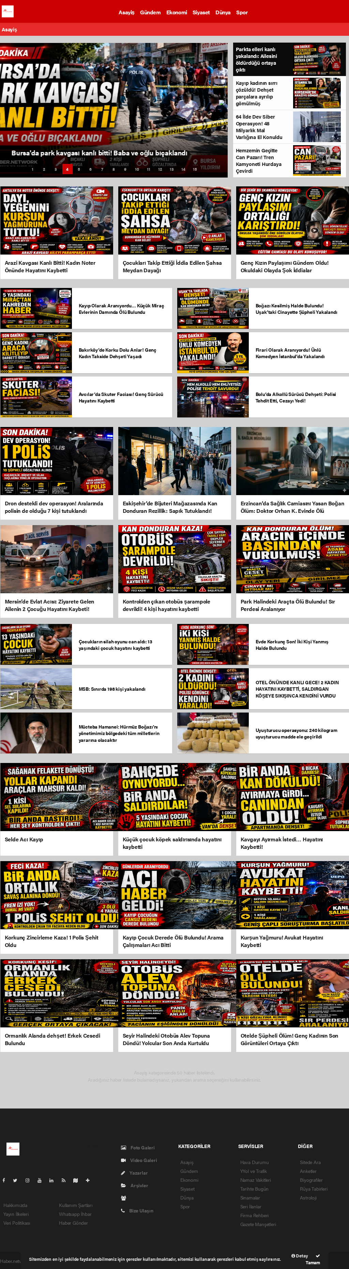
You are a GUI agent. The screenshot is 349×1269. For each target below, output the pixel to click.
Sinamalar (250, 1197)
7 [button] (102, 169)
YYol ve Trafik (253, 1170)
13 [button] (172, 169)
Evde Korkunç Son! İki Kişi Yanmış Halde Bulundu (292, 644)
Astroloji (308, 1197)
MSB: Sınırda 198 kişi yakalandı (112, 688)
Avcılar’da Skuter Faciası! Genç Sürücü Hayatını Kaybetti (121, 397)
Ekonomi (176, 12)
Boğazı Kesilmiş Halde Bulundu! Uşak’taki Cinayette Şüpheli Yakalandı (296, 308)
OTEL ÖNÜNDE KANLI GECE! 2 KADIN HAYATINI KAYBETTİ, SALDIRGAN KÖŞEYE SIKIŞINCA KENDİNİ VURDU (297, 689)
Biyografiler (311, 1179)
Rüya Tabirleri (313, 1188)
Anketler (308, 1170)
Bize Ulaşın (140, 1210)
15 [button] (195, 169)
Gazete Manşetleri (258, 1224)
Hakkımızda (15, 1205)
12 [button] (160, 169)
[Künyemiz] (125, 1197)
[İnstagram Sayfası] (30, 1180)
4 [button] (67, 169)
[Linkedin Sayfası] (54, 1180)
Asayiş (127, 12)
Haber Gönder (73, 1222)
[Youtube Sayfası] (42, 1180)
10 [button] (137, 169)
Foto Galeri (142, 1147)
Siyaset (201, 12)
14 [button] (183, 169)
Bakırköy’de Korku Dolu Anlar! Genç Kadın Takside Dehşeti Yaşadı (117, 353)
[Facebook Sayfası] (6, 1180)
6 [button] (90, 169)
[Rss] (66, 1180)
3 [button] (56, 169)
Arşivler (139, 1185)
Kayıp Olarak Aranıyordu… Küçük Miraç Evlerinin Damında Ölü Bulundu (121, 308)
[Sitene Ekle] (90, 1180)
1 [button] (32, 169)
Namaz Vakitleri (255, 1179)
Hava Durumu (254, 1162)
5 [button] (79, 169)
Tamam (313, 1262)
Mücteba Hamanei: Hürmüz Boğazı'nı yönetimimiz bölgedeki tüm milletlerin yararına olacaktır (119, 733)
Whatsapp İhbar (75, 1213)
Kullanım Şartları (76, 1205)
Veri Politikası (16, 1222)
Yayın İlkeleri (15, 1213)
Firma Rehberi (254, 1215)
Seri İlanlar (250, 1206)
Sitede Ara (310, 1162)
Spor (241, 12)
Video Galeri (143, 1160)
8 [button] (113, 169)
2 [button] (44, 169)
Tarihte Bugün (254, 1188)
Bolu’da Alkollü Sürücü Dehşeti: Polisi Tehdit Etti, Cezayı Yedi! (296, 397)
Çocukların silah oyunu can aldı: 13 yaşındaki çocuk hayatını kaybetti (115, 644)
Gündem (150, 12)
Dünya (223, 12)
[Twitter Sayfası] (18, 1180)
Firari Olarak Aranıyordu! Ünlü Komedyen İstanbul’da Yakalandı (290, 353)
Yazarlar (138, 1172)
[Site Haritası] (78, 1180)
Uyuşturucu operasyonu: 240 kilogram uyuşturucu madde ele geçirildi (296, 733)
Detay (301, 1255)
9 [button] (125, 169)
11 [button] (148, 169)
